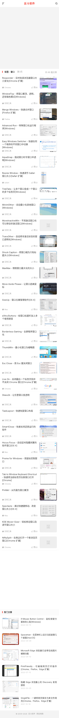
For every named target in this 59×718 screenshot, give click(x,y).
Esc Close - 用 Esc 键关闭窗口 (17, 363)
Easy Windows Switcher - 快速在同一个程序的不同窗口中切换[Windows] (19, 144)
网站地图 (40, 714)
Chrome (6, 87)
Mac (5, 309)
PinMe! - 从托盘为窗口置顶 (15, 490)
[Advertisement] (29, 38)
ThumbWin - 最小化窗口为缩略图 (18, 347)
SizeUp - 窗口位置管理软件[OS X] (18, 300)
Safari (5, 183)
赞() (34, 87)
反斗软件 (29, 3)
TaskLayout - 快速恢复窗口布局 (17, 410)
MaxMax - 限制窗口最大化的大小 (18, 268)
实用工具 (6, 103)
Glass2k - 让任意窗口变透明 (16, 395)
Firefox (6, 119)
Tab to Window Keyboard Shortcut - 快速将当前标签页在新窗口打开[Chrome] (19, 477)
